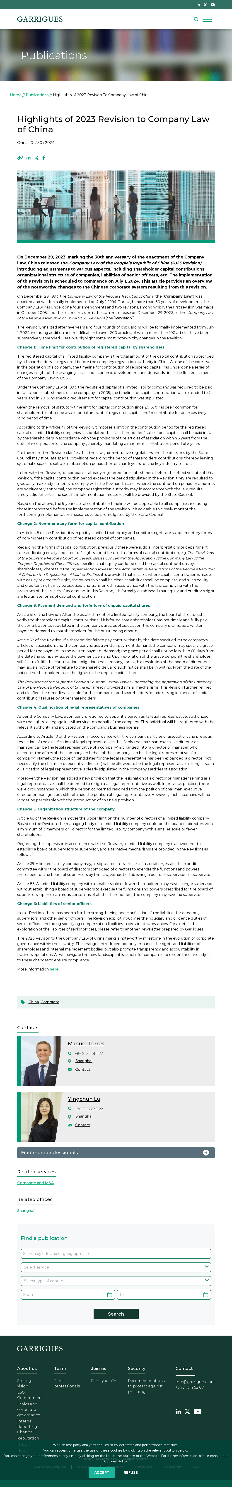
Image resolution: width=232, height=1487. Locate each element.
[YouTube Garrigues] (197, 1411)
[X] (36, 158)
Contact (82, 1069)
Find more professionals (49, 1152)
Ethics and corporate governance (28, 1409)
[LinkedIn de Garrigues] (198, 4)
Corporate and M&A (35, 1183)
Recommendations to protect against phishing (146, 1386)
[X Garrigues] (187, 1411)
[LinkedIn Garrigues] (178, 1411)
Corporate (50, 1002)
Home (16, 95)
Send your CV (103, 1381)
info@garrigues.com (195, 1382)
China (34, 1002)
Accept (101, 1472)
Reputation (28, 1438)
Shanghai (83, 1061)
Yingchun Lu (84, 1099)
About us (27, 1368)
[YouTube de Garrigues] (213, 4)
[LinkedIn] (29, 158)
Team (60, 1368)
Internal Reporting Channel (27, 1426)
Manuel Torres (86, 1044)
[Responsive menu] (207, 19)
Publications (37, 95)
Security (136, 1368)
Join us (98, 1368)
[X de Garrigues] (205, 4)
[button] (20, 158)
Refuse (131, 1472)
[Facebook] (43, 158)
